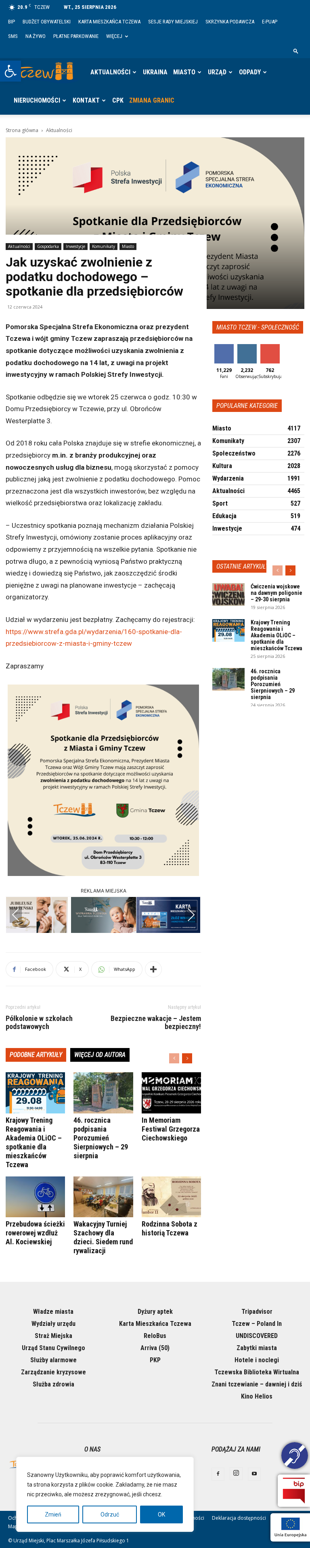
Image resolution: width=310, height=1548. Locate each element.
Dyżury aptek (155, 1311)
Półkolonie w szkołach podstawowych (39, 1022)
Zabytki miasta (257, 1348)
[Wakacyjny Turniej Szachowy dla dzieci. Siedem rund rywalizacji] (103, 1196)
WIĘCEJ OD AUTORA (100, 1055)
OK (161, 1514)
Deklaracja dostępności (239, 1517)
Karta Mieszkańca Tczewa (109, 22)
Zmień (53, 1514)
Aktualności (110, 72)
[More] (153, 969)
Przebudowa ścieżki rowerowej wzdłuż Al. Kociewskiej (35, 1233)
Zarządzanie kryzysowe (53, 1372)
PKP (155, 1360)
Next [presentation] (191, 915)
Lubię (224, 347)
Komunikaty (103, 246)
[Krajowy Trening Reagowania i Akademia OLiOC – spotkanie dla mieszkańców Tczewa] (35, 1092)
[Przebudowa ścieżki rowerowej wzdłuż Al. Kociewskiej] (35, 1196)
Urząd (217, 72)
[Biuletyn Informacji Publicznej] (294, 1490)
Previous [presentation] (16, 915)
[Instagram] (236, 1473)
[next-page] (187, 1058)
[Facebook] (218, 1474)
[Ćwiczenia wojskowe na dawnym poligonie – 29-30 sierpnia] (228, 594)
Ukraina (155, 72)
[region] (105, 1494)
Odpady (250, 72)
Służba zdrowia (53, 1384)
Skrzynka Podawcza (229, 22)
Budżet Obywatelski (47, 22)
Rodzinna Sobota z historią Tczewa (169, 1228)
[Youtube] (254, 1474)
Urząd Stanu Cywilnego (53, 1348)
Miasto (184, 72)
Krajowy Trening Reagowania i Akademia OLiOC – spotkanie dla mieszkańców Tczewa (34, 1142)
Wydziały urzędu (53, 1323)
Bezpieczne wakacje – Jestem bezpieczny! (156, 1022)
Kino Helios (256, 1396)
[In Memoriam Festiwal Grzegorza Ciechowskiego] (171, 1092)
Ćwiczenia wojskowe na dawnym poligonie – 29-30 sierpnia (276, 593)
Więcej (114, 36)
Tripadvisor (256, 1311)
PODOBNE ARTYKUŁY (36, 1055)
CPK (118, 100)
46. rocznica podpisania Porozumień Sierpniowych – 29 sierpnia (100, 1138)
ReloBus (155, 1336)
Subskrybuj (272, 347)
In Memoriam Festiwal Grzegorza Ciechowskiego (171, 1129)
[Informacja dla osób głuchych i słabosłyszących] (294, 1456)
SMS (13, 36)
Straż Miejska (53, 1336)
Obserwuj (247, 347)
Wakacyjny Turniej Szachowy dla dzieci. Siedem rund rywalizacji (103, 1237)
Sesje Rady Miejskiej (173, 22)
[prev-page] (174, 1058)
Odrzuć (110, 1514)
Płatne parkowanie (75, 36)
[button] (10, 71)
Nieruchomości (37, 100)
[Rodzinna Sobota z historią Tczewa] (171, 1196)
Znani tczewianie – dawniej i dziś (257, 1384)
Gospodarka (48, 246)
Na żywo (35, 36)
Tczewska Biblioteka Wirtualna (256, 1372)
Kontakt (86, 100)
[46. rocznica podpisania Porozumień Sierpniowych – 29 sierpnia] (103, 1092)
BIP (11, 22)
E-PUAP (269, 22)
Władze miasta (53, 1311)
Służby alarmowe (53, 1360)
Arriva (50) (155, 1348)
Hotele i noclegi (257, 1360)
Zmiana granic (151, 100)
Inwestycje (75, 246)
